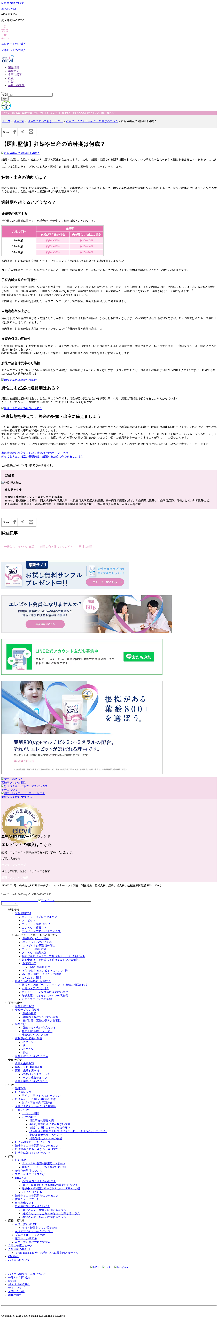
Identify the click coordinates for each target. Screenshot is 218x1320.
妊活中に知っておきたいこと (45, 121)
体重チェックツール (27, 1199)
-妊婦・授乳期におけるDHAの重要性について (50, 1184)
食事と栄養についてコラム (31, 1081)
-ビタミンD (29, 1042)
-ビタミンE (28, 1049)
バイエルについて (19, 1259)
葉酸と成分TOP (24, 1006)
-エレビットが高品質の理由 (38, 945)
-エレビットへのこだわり (37, 941)
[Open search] (2, 92)
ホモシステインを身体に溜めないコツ (45, 992)
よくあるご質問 (31, 977)
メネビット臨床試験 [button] (34, 952)
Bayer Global (8, 8)
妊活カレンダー (24, 1092)
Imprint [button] (12, 1281)
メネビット (28, 920)
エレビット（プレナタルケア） (41, 916)
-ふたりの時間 (30, 1113)
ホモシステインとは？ (35, 988)
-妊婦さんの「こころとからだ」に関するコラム (51, 1213)
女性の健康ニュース (20, 1245)
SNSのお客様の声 (39, 967)
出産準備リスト (24, 1202)
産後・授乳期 (16, 85)
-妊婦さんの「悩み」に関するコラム (44, 1217)
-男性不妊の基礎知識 (41, 1120)
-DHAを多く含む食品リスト (39, 1181)
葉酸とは (20, 1024)
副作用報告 (15, 1294)
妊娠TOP (20, 1159)
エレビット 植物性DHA (36, 924)
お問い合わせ (16, 1291)
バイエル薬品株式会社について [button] (27, 1274)
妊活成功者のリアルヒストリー (34, 1142)
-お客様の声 (29, 963)
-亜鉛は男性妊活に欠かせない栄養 (49, 1124)
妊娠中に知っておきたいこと (32, 1206)
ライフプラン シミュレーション (41, 1095)
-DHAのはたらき (32, 1192)
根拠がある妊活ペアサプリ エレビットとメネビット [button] (53, 956)
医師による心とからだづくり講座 (35, 1106)
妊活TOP (19, 121)
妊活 (11, 78)
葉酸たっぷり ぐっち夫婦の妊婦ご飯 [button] (44, 1167)
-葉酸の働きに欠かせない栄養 (40, 1017)
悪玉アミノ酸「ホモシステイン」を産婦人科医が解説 (54, 984)
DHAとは (21, 1177)
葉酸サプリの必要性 (27, 1009)
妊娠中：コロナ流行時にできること (37, 1195)
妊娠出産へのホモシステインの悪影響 (45, 995)
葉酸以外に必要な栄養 (28, 1038)
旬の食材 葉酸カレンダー (37, 1031)
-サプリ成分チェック (34, 1077)
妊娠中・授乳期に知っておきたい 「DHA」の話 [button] (51, 1188)
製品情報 (13, 67)
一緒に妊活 (22, 1109)
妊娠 (11, 81)
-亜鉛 (25, 1052)
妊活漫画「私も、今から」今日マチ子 (38, 1149)
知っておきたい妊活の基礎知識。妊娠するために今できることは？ (42, 456)
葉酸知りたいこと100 (35, 1034)
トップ (6, 121)
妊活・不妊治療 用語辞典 (37, 1102)
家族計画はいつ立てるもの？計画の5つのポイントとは (34, 452)
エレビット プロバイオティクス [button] (41, 931)
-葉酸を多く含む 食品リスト (39, 1027)
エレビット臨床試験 (34, 949)
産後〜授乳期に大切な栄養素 (32, 1242)
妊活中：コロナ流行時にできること (37, 1145)
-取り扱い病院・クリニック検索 (41, 974)
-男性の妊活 (29, 1117)
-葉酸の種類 (29, 1013)
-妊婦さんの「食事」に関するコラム (44, 1209)
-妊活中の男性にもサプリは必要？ (49, 1127)
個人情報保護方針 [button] (19, 1284)
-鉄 (23, 1045)
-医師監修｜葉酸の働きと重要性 (41, 1020)
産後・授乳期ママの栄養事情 (39, 1227)
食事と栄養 (15, 74)
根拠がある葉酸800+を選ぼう (33, 981)
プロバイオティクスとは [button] (30, 1174)
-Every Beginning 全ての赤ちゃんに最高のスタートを (47, 1252)
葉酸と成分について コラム (31, 1056)
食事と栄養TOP (24, 1063)
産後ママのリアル (26, 1238)
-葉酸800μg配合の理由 (35, 938)
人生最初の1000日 (19, 1249)
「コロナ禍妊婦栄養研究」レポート (43, 1163)
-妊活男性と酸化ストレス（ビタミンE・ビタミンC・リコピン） (68, 1131)
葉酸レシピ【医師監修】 (30, 1067)
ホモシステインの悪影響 (37, 999)
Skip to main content (12, 2)
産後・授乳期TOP (26, 1224)
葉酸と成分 (15, 71)
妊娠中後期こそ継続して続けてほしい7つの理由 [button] (51, 959)
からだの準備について (28, 1170)
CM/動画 (13, 1256)
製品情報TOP (23, 913)
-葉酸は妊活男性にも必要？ (45, 1134)
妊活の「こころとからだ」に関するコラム (92, 121)
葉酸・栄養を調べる (27, 1070)
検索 (4, 94)
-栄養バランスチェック (36, 1074)
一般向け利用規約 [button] (19, 1277)
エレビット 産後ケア (34, 927)
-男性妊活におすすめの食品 (45, 1138)
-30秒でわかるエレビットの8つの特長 (45, 970)
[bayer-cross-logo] (6, 109)
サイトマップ (16, 1287)
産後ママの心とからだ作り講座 (34, 1231)
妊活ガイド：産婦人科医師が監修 (35, 1099)
